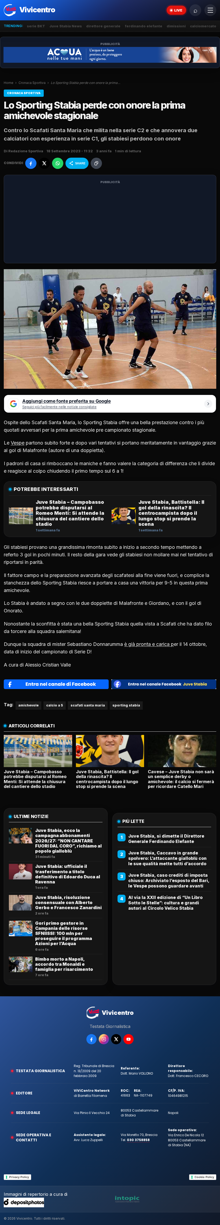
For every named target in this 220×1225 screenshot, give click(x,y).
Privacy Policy (19, 1177)
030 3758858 (138, 1140)
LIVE (178, 10)
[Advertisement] (110, 222)
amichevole (28, 705)
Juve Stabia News (65, 26)
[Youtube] (128, 1039)
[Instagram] (104, 1039)
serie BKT (36, 26)
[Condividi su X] (44, 163)
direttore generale (103, 26)
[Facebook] (91, 1039)
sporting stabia (126, 705)
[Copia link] (96, 163)
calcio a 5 (54, 705)
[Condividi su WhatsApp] (57, 163)
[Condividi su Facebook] (30, 163)
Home (8, 83)
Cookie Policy (204, 1177)
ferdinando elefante (143, 26)
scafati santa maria (88, 705)
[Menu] (210, 10)
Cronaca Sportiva (32, 83)
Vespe (17, 443)
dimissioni (176, 26)
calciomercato (203, 26)
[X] (116, 1039)
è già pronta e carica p (149, 644)
